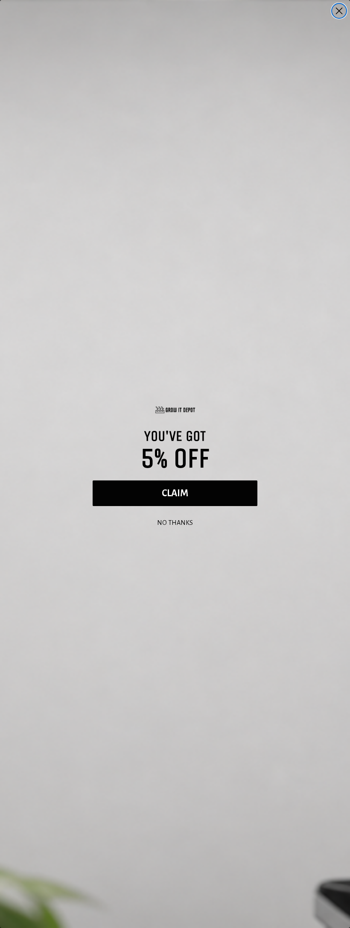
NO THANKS (175, 521)
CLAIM (175, 493)
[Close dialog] (339, 10)
